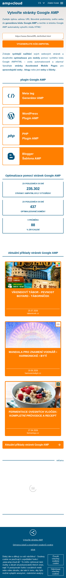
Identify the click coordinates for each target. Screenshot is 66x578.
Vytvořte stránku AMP (33, 540)
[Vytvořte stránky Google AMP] (12, 3)
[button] (42, 3)
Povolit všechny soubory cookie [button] (55, 559)
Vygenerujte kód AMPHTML (33, 44)
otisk (33, 550)
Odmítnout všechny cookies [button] (55, 571)
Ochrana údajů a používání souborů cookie (33, 545)
